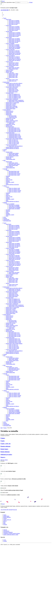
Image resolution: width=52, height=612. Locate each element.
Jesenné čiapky (9, 31)
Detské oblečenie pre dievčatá (12, 147)
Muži (4, 160)
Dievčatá (5, 168)
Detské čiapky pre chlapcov (15, 85)
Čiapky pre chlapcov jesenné (15, 190)
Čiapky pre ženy (9, 61)
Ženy (4, 150)
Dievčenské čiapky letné (14, 172)
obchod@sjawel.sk (13, 509)
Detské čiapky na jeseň (13, 90)
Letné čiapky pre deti (13, 30)
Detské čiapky (6, 82)
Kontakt (5, 541)
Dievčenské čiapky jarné (14, 171)
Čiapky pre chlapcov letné (14, 189)
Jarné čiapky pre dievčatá (14, 21)
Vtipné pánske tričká (10, 167)
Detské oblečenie (7, 109)
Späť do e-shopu (4, 459)
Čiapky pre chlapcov (10, 55)
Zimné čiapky (9, 37)
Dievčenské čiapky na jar (14, 127)
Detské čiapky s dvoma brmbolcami (16, 101)
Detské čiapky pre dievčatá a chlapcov (14, 83)
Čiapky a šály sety (10, 72)
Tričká (7, 177)
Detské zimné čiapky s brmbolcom (16, 100)
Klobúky (8, 180)
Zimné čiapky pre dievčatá (14, 39)
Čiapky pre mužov (10, 66)
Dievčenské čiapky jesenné (14, 173)
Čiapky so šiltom (9, 70)
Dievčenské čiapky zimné (14, 174)
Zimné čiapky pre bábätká (14, 38)
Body (7, 183)
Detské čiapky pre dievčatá (14, 84)
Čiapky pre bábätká (10, 43)
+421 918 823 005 (4, 509)
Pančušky (8, 176)
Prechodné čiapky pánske (14, 164)
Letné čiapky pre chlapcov (14, 29)
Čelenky (5, 149)
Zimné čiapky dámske (13, 154)
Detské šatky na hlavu (10, 105)
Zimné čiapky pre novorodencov (16, 146)
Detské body (8, 113)
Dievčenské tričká (12, 115)
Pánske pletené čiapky (13, 68)
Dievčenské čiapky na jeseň (15, 130)
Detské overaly (9, 125)
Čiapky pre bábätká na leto (14, 95)
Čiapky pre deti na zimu (14, 143)
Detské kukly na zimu (10, 118)
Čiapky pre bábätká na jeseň (15, 96)
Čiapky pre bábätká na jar (14, 94)
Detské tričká (9, 114)
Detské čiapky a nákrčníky (11, 106)
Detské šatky (11, 123)
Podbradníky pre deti (10, 124)
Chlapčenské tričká (13, 117)
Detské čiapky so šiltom (11, 103)
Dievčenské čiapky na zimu (14, 131)
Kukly (7, 212)
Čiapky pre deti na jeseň (14, 142)
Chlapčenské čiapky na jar (14, 133)
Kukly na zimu (9, 179)
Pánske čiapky (9, 161)
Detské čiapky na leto (13, 89)
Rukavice (8, 178)
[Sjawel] (3, 1)
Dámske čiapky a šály (13, 74)
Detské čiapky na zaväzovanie (12, 102)
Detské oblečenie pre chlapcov (12, 148)
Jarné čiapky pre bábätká (14, 20)
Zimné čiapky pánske (13, 162)
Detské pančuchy (9, 111)
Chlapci (5, 185)
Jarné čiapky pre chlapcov (14, 23)
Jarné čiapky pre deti (13, 24)
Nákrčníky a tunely (10, 182)
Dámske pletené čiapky (14, 65)
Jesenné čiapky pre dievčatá (15, 33)
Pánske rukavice (9, 166)
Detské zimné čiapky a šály (12, 107)
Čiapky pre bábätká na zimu (15, 97)
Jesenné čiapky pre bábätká (14, 32)
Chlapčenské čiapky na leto (14, 135)
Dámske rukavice (9, 156)
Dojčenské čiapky (10, 92)
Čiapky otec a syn (12, 80)
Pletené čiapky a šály (13, 77)
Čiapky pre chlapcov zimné (14, 191)
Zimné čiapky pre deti (13, 42)
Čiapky (4, 18)
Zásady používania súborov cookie (10, 534)
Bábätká (5, 202)
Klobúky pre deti (9, 119)
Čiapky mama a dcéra (13, 79)
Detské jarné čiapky (13, 88)
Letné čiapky (9, 25)
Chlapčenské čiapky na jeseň (15, 136)
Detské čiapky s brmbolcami (12, 99)
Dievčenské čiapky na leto (14, 129)
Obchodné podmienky (8, 532)
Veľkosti (5, 529)
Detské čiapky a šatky (10, 121)
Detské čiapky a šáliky (13, 73)
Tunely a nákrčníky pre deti (12, 120)
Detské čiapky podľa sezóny (12, 86)
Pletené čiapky (9, 71)
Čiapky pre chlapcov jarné (14, 188)
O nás (4, 539)
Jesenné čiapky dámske (14, 62)
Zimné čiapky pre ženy (13, 64)
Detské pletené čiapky (10, 108)
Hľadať (31, 2)
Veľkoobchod (6, 219)
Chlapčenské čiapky (10, 132)
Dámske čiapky (9, 152)
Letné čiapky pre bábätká (14, 26)
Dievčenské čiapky (10, 126)
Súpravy (8, 78)
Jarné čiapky (8, 19)
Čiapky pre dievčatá (10, 49)
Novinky (5, 218)
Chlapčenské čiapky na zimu (15, 137)
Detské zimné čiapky (13, 91)
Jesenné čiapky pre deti (14, 36)
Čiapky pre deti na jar (13, 140)
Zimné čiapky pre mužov (14, 67)
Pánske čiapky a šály (13, 76)
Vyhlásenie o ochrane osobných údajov (11, 533)
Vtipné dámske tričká (10, 159)
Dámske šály (8, 158)
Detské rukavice (9, 112)
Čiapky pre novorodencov (11, 144)
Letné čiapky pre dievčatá (14, 27)
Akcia (4, 217)
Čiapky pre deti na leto (13, 141)
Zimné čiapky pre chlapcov (14, 41)
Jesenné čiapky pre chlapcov (15, 35)
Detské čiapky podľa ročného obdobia (14, 138)
